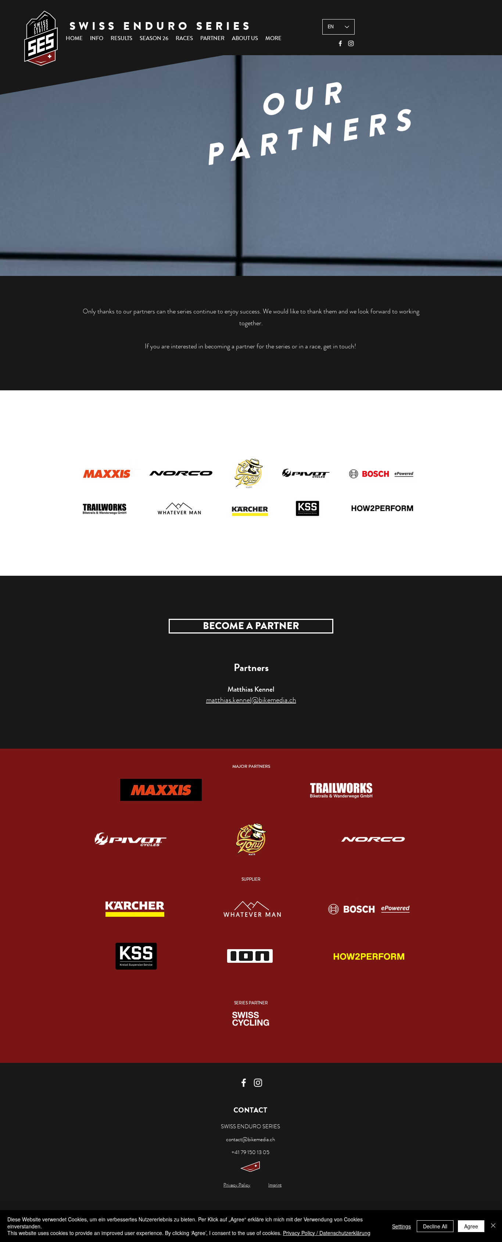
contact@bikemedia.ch (250, 1139)
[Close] (493, 1226)
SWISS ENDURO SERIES (160, 26)
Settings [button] (401, 1226)
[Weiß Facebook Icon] (340, 43)
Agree (471, 1226)
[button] (96, 38)
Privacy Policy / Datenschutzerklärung (326, 1232)
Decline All (435, 1226)
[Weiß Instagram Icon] (351, 43)
